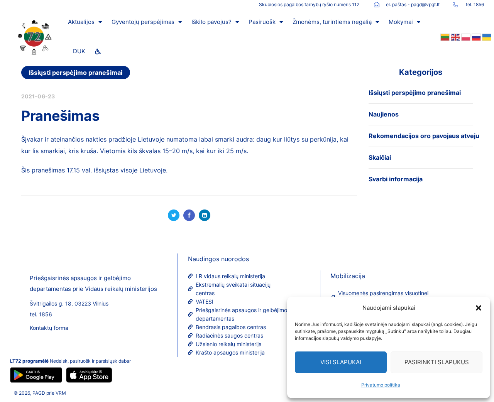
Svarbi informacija (396, 179)
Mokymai (401, 21)
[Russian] (475, 37)
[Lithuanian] (444, 37)
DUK (79, 51)
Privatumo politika (380, 385)
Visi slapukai (340, 362)
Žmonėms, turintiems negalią (332, 21)
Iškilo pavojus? (211, 21)
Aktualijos (81, 21)
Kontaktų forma (49, 327)
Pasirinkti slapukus (436, 362)
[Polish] (465, 37)
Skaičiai (380, 157)
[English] (455, 37)
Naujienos (384, 114)
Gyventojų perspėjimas (143, 21)
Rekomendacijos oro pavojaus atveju (424, 136)
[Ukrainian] (486, 37)
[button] (478, 308)
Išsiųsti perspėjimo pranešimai (75, 72)
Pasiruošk (262, 21)
